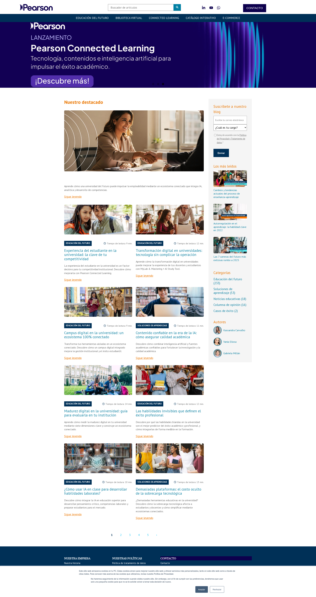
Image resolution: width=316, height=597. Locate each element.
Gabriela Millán (231, 353)
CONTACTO (254, 8)
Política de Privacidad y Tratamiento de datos (231, 139)
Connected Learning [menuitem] (164, 18)
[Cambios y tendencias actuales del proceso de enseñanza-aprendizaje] (230, 178)
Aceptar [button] (201, 589)
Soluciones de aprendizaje (152, 325)
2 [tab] (158, 84)
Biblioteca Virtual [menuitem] (129, 18)
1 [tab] (153, 84)
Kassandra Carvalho (234, 330)
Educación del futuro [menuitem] (92, 18)
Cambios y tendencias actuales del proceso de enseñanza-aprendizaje (226, 193)
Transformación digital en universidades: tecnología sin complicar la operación (169, 252)
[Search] (177, 7)
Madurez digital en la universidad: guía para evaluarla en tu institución (96, 413)
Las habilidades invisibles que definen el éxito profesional (168, 413)
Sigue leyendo (73, 196)
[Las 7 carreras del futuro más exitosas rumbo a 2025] (230, 245)
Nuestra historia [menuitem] (72, 563)
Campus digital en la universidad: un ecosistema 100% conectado (94, 334)
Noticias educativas (229, 299)
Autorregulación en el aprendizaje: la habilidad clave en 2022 (229, 227)
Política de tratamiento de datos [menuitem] (129, 563)
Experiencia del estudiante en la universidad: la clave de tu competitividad (90, 254)
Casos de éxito (225, 311)
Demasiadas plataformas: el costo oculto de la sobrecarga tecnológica (168, 491)
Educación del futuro (78, 243)
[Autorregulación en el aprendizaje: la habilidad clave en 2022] (230, 212)
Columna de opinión (229, 305)
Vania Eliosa (230, 341)
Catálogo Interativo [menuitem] (201, 18)
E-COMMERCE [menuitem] (231, 18)
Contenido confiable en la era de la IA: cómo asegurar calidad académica (166, 334)
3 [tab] (163, 84)
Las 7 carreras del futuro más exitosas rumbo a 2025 (229, 258)
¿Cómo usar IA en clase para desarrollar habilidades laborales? (95, 491)
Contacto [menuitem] (165, 563)
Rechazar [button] (217, 589)
